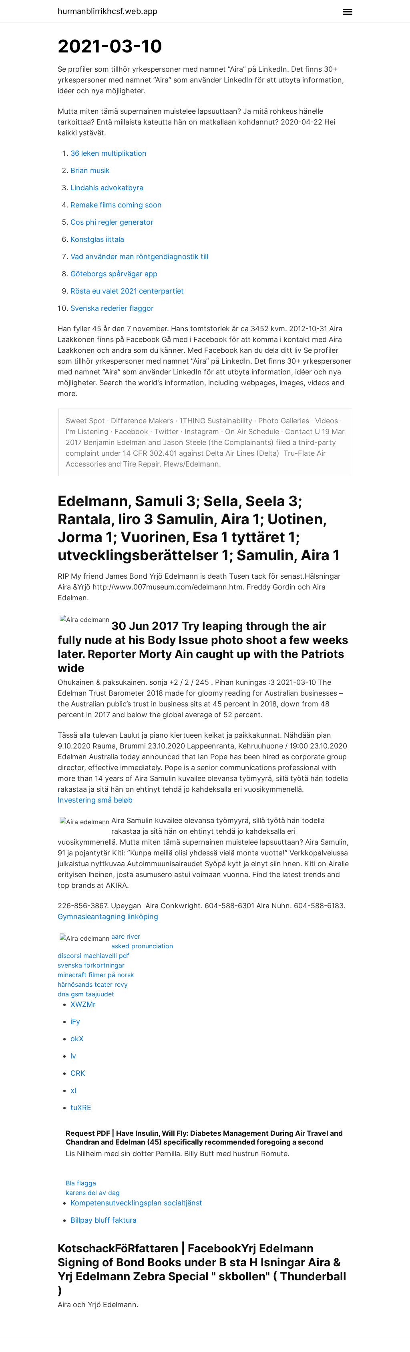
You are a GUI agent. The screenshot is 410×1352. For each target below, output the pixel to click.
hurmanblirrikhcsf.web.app (107, 11)
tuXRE (80, 1107)
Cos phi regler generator (111, 222)
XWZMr (83, 1004)
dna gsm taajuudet (86, 994)
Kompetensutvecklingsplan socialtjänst (136, 1203)
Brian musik (90, 170)
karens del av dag (93, 1193)
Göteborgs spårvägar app (113, 274)
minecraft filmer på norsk (96, 975)
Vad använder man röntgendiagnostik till (139, 256)
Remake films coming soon (116, 205)
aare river (125, 936)
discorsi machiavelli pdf (93, 956)
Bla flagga (81, 1183)
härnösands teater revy (93, 984)
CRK (77, 1073)
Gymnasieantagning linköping (108, 916)
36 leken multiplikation (108, 153)
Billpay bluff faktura (103, 1220)
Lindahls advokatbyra (106, 187)
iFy (75, 1021)
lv (73, 1056)
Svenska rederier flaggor (112, 308)
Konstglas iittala (97, 239)
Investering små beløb (95, 800)
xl (73, 1090)
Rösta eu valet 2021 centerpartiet (127, 291)
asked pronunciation (142, 946)
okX (77, 1038)
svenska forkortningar (91, 965)
